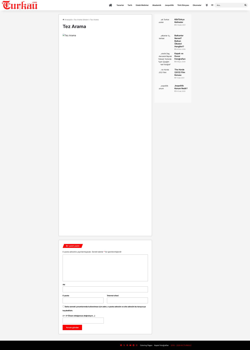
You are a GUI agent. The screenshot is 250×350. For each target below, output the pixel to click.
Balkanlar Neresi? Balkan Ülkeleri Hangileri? (179, 41)
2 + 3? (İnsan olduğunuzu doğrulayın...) (79, 316)
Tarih (130, 5)
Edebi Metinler (142, 5)
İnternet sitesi (113, 296)
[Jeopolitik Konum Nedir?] (165, 91)
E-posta (66, 296)
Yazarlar (120, 5)
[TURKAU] (20, 5)
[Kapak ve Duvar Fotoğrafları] (165, 59)
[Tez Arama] (105, 35)
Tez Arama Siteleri (81, 20)
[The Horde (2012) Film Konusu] (165, 75)
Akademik (156, 5)
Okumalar (197, 5)
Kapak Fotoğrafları (161, 345)
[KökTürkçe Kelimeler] (165, 25)
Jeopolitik (169, 5)
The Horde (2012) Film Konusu (179, 72)
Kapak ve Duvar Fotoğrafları (180, 56)
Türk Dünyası (183, 5)
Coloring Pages (146, 345)
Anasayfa (68, 20)
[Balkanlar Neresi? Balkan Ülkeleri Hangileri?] (165, 41)
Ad (64, 284)
